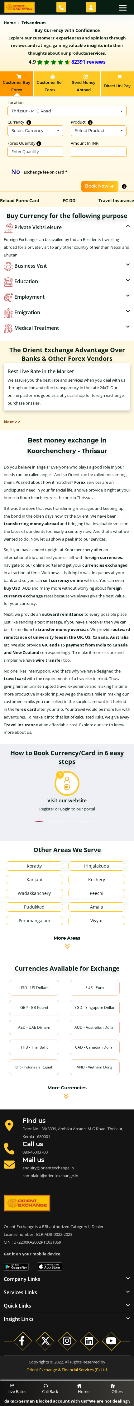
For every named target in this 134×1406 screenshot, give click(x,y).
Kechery (96, 879)
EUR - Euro (94, 987)
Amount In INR (84, 143)
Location (15, 102)
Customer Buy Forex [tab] (16, 86)
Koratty (34, 866)
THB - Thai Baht (34, 1047)
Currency (16, 122)
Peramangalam (34, 920)
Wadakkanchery (34, 893)
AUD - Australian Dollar (94, 1027)
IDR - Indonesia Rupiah (34, 1067)
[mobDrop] (91, 7)
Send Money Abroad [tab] (83, 86)
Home (83, 1391)
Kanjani (34, 879)
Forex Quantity (21, 143)
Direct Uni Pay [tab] (117, 86)
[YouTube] (111, 1340)
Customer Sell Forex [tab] (50, 86)
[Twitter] (45, 1340)
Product (79, 122)
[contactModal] (61, 7)
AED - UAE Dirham (34, 1027)
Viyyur (96, 920)
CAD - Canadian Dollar (94, 1047)
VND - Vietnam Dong (94, 1067)
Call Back (50, 1391)
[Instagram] (67, 1340)
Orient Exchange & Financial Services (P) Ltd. (67, 1369)
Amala (96, 907)
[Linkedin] (89, 1340)
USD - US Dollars (34, 987)
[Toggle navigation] (122, 7)
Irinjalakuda (96, 866)
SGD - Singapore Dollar (94, 1007)
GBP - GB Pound (34, 1007)
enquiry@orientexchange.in (48, 1168)
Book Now (96, 186)
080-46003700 (35, 1152)
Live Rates (16, 1391)
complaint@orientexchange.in (50, 1175)
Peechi (96, 893)
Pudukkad (34, 907)
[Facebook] (23, 1340)
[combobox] (67, 111)
